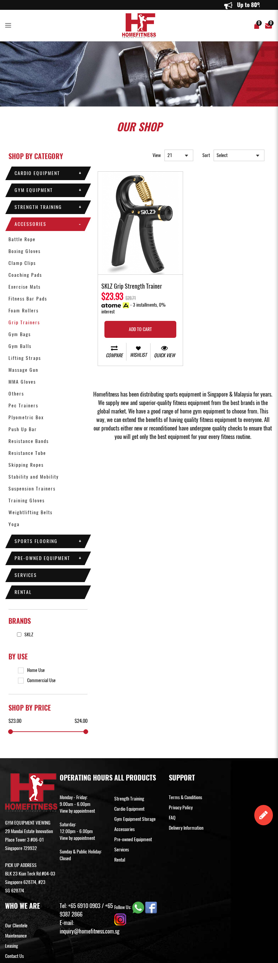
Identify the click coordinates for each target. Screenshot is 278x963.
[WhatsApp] (138, 907)
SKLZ (28, 634)
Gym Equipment (34, 190)
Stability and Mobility (33, 477)
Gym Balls (20, 346)
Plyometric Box (26, 417)
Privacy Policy (181, 807)
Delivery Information (186, 828)
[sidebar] (9, 26)
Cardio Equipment (37, 173)
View (157, 155)
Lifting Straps (24, 358)
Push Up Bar (22, 429)
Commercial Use (41, 680)
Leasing (11, 946)
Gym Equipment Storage (135, 819)
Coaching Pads (25, 275)
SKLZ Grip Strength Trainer (131, 286)
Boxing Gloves (24, 251)
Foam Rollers (23, 310)
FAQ (172, 817)
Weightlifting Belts (30, 512)
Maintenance (16, 935)
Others (16, 393)
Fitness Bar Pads (27, 298)
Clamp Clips (22, 263)
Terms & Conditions (185, 797)
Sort (206, 155)
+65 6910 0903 (84, 906)
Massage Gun (23, 370)
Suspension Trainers (32, 488)
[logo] (139, 25)
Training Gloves (26, 500)
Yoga (14, 524)
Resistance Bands (28, 441)
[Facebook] (151, 907)
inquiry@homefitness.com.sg (89, 931)
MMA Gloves (22, 382)
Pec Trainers (23, 405)
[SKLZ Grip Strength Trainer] (140, 223)
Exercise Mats (24, 287)
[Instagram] (120, 919)
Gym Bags (19, 334)
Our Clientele (16, 925)
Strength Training (38, 207)
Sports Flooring (36, 541)
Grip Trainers (24, 322)
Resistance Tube (27, 453)
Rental (23, 592)
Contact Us (14, 956)
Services (26, 575)
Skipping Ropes (26, 465)
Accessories (30, 224)
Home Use (36, 670)
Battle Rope (22, 239)
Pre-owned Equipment (42, 558)
